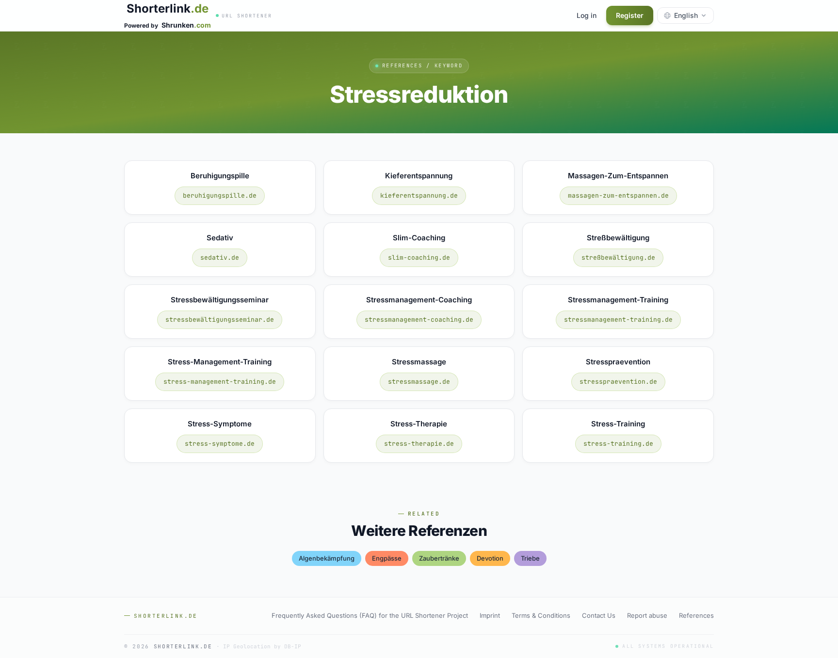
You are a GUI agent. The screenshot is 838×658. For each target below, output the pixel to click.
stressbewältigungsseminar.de (219, 319)
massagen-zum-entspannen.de (618, 195)
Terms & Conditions (541, 615)
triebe (530, 558)
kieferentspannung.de (419, 195)
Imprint (490, 615)
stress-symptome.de (220, 443)
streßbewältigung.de (618, 257)
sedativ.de (219, 257)
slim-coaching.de (419, 257)
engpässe (387, 558)
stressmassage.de (419, 381)
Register (630, 15)
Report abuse (647, 615)
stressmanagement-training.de (618, 319)
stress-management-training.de (219, 381)
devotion (490, 558)
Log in (586, 15)
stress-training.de (618, 443)
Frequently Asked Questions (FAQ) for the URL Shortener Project (370, 615)
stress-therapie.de (419, 443)
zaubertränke (439, 558)
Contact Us (598, 615)
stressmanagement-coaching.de (419, 319)
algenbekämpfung (327, 558)
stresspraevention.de (618, 381)
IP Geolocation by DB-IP (262, 646)
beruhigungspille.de (220, 195)
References (696, 615)
